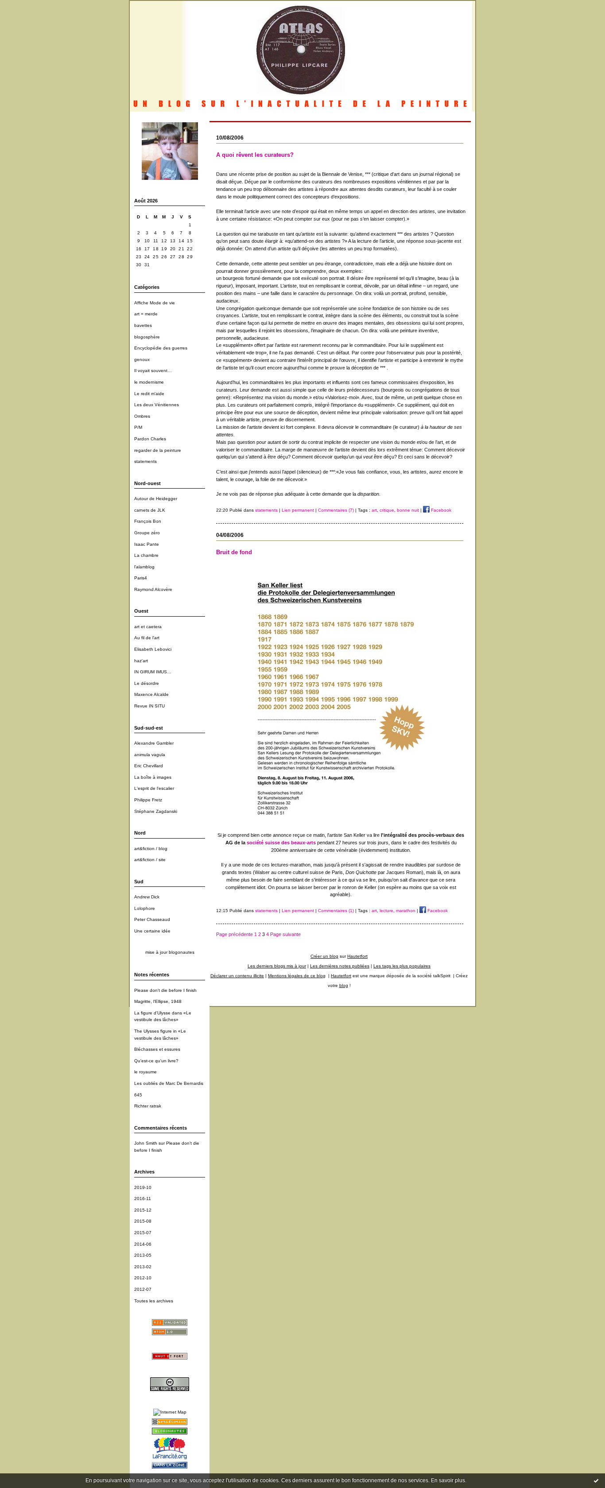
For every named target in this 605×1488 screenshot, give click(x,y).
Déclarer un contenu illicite (237, 975)
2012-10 (142, 1277)
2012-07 (142, 1289)
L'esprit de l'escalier (154, 788)
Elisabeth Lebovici (152, 649)
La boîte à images (152, 777)
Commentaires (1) (336, 910)
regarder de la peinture (157, 450)
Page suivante (285, 934)
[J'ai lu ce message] (596, 1480)
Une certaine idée (152, 931)
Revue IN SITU (149, 705)
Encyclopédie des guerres (160, 348)
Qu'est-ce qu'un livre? (156, 1060)
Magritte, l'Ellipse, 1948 (158, 1001)
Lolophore (144, 908)
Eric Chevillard (148, 765)
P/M (138, 427)
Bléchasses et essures (157, 1049)
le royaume (145, 1071)
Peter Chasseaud (152, 919)
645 (138, 1094)
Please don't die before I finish (165, 990)
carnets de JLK (149, 510)
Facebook (440, 510)
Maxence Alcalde (151, 694)
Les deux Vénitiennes (156, 404)
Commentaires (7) (336, 510)
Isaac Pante (146, 544)
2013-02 (142, 1266)
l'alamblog (144, 566)
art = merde (146, 313)
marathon (405, 910)
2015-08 (142, 1221)
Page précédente (234, 934)
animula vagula (149, 754)
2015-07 (142, 1232)
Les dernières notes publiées (339, 966)
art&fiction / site (150, 859)
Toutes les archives (153, 1300)
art (374, 510)
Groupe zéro (147, 532)
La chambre (146, 555)
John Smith (145, 1143)
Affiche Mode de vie (154, 302)
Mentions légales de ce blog (297, 975)
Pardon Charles (150, 438)
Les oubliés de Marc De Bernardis (168, 1083)
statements (145, 461)
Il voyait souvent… (153, 370)
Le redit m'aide (149, 393)
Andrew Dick (146, 896)
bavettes (143, 325)
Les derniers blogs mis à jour (277, 966)
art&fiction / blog (150, 848)
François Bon (147, 521)
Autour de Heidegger (155, 498)
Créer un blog (324, 956)
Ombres (142, 416)
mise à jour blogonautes (169, 952)
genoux (142, 359)
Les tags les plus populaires (401, 966)
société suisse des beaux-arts (281, 842)
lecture (386, 910)
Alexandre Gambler (154, 743)
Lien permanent (298, 510)
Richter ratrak (147, 1105)
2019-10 (142, 1187)
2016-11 (142, 1198)
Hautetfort (357, 956)
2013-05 (142, 1255)
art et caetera (148, 626)
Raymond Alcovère (153, 589)
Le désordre (146, 683)
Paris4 (140, 577)
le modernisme (149, 382)
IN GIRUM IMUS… (152, 671)
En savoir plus (448, 1480)
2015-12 (142, 1210)
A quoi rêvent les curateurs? (255, 155)
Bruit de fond (234, 552)
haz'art (141, 660)
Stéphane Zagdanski (155, 811)
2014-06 (142, 1244)
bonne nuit (408, 510)
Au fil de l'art (146, 637)
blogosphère (147, 336)
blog (343, 985)
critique (387, 510)
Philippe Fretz (148, 799)
